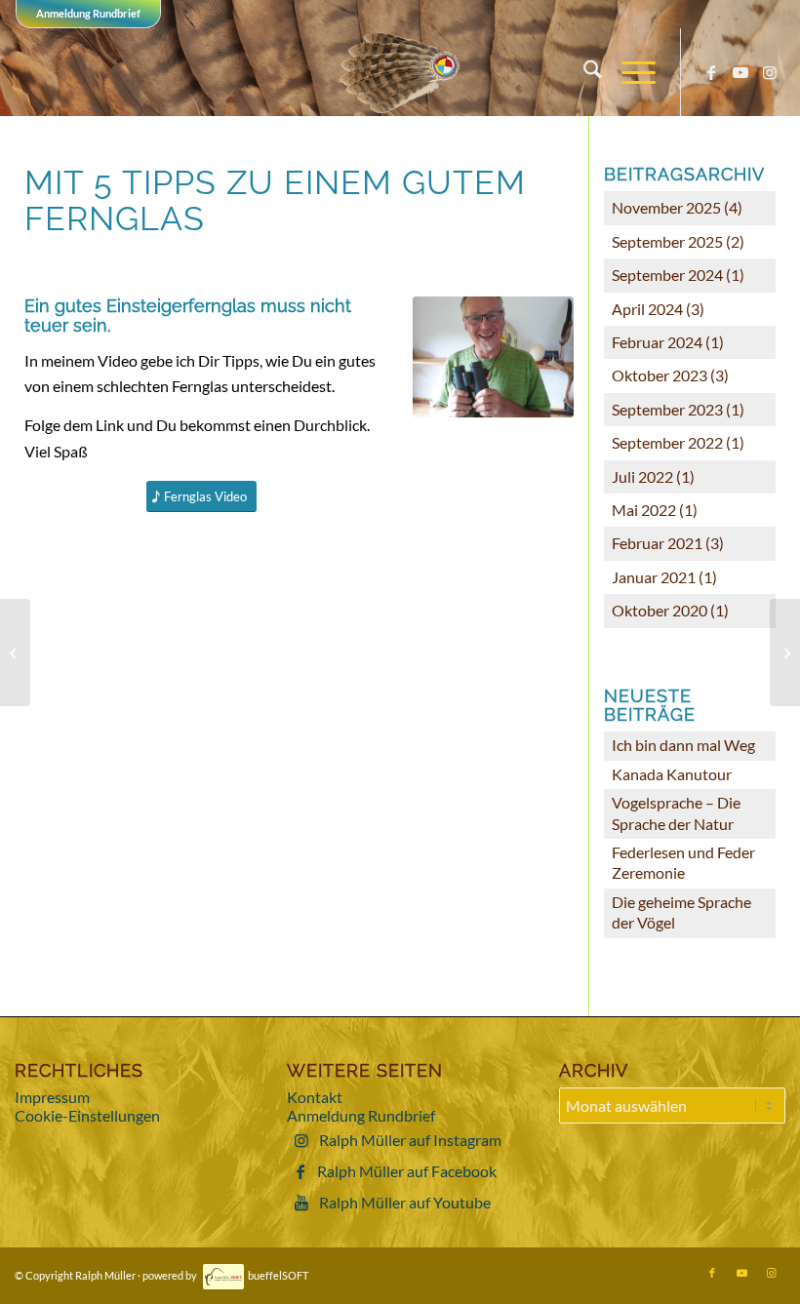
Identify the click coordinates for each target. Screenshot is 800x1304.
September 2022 (667, 442)
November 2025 (666, 207)
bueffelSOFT (278, 1275)
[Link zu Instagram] (769, 72)
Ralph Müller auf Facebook (407, 1171)
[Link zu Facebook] (711, 72)
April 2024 (647, 308)
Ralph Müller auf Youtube (405, 1202)
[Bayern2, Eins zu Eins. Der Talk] (15, 652)
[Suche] (583, 72)
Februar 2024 (657, 342)
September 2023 (667, 409)
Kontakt (314, 1096)
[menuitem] (583, 72)
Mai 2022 (644, 509)
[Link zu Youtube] (740, 72)
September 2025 (667, 241)
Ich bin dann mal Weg (683, 744)
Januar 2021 (654, 577)
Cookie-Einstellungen (87, 1115)
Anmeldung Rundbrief (88, 13)
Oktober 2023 (659, 375)
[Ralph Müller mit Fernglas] (493, 356)
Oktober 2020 (659, 610)
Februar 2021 (657, 542)
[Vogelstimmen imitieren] (785, 652)
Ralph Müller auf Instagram (410, 1139)
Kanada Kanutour (672, 774)
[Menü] (629, 72)
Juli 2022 (642, 476)
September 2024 (667, 274)
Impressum (52, 1096)
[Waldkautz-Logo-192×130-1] (400, 72)
